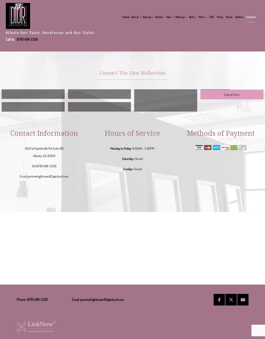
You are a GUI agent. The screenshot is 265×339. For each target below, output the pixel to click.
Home (126, 17)
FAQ (212, 17)
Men (201, 17)
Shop (220, 17)
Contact (251, 17)
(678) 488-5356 (27, 39)
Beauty (147, 17)
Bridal (159, 17)
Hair (169, 17)
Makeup (180, 17)
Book (229, 17)
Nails (192, 17)
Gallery (239, 17)
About (135, 17)
